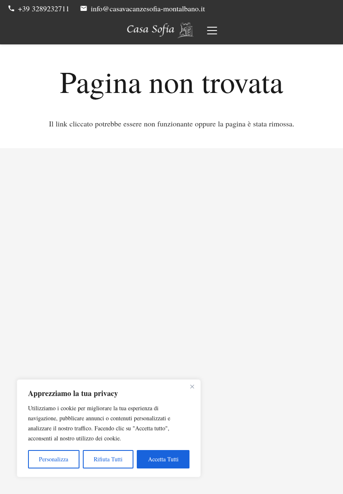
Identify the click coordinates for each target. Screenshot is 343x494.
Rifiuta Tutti (108, 459)
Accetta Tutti (163, 459)
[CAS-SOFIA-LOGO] (160, 30)
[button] (212, 31)
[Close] (192, 386)
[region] (109, 428)
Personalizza (53, 459)
